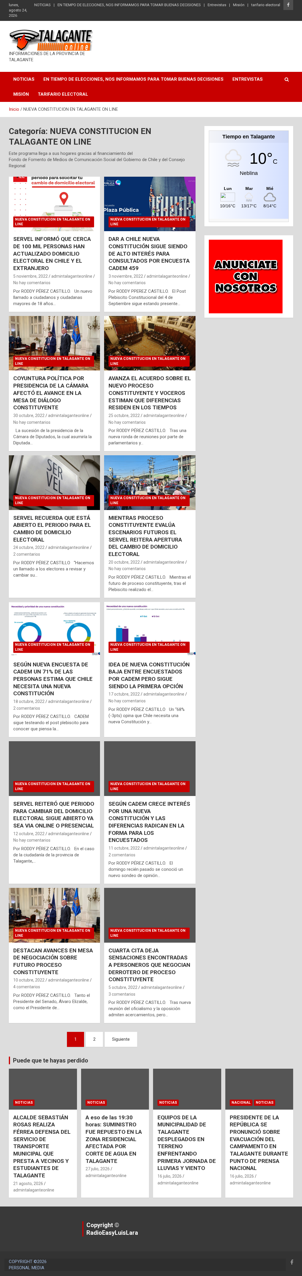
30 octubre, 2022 (29, 415)
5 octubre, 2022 (123, 987)
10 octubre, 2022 (29, 980)
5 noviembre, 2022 (30, 276)
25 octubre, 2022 (124, 415)
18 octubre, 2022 (29, 701)
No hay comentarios (31, 282)
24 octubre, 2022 (29, 547)
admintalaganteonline (71, 276)
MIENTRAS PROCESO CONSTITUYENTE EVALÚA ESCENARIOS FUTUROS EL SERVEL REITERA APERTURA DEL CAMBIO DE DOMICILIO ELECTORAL (145, 535)
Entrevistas (217, 5)
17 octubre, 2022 (124, 694)
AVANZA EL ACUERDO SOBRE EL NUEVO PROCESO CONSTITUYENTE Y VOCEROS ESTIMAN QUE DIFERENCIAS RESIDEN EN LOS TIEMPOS (150, 393)
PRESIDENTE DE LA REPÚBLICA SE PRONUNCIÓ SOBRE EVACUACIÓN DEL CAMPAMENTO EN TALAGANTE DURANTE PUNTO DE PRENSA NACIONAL (259, 1143)
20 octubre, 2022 (124, 562)
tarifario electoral (265, 5)
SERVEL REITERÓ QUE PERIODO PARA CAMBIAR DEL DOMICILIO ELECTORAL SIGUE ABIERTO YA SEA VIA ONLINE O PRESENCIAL (53, 814)
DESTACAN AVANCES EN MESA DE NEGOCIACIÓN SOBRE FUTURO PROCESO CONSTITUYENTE (53, 961)
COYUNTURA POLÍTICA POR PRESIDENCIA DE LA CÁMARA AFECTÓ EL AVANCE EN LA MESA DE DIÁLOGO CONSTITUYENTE (50, 393)
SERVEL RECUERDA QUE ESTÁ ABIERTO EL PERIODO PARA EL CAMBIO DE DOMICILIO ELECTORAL (52, 528)
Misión (238, 5)
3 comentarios (122, 994)
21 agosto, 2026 (28, 1183)
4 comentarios (26, 986)
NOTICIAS (42, 5)
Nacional (241, 1102)
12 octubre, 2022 (29, 833)
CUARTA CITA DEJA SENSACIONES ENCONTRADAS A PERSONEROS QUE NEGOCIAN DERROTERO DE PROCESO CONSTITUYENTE (149, 965)
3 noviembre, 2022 (126, 276)
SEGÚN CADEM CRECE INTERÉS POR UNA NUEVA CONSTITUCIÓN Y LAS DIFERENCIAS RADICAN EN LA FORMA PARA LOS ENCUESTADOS (149, 821)
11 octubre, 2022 (124, 848)
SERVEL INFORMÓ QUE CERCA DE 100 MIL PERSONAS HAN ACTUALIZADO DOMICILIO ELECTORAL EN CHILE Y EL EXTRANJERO (52, 254)
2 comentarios (26, 554)
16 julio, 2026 (169, 1176)
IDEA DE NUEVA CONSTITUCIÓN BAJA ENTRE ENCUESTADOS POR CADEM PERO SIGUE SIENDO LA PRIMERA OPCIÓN (149, 675)
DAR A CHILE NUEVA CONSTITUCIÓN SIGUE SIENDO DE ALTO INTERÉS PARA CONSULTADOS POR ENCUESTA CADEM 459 (149, 254)
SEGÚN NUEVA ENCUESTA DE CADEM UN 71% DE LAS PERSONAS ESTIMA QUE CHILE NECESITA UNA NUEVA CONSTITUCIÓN (53, 679)
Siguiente (121, 1039)
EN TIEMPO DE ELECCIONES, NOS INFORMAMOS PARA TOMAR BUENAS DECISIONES (129, 5)
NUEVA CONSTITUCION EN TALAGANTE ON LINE (52, 221)
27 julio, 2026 (98, 1168)
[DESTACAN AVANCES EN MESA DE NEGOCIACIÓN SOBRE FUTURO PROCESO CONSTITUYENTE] (54, 915)
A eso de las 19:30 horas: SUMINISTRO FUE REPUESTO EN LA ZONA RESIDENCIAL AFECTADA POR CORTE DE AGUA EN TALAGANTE (114, 1139)
